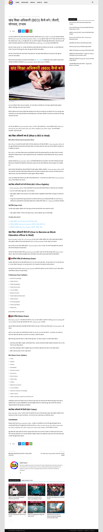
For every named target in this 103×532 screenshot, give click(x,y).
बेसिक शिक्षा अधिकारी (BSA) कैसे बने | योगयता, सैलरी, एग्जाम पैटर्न (20, 454)
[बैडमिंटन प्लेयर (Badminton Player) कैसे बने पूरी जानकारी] (36, 507)
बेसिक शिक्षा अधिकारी (38, 60)
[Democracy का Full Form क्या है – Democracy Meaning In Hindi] (36, 490)
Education (24, 2)
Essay (46, 2)
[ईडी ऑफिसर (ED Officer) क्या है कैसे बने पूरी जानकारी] (56, 490)
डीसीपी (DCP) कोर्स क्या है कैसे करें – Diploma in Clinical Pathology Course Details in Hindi (54, 516)
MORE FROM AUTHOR (27, 480)
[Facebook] (19, 31)
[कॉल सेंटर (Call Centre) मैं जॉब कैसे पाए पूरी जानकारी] (17, 507)
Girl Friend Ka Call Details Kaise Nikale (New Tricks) (80, 23)
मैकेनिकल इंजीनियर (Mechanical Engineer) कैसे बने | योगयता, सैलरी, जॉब (27, 224)
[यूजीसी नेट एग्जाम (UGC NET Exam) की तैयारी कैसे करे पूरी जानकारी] (17, 490)
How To (39, 2)
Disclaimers (80, 530)
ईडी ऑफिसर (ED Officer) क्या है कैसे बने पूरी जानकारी (80, 43)
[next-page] (12, 521)
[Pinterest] (27, 31)
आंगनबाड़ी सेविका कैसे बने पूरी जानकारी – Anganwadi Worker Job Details (80, 64)
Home (17, 2)
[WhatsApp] (30, 31)
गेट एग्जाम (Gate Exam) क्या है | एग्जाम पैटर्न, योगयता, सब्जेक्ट (53, 454)
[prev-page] (10, 521)
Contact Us (86, 530)
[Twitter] (23, 31)
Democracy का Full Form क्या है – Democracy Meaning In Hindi (80, 38)
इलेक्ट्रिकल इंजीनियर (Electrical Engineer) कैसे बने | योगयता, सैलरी (26, 227)
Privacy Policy (73, 530)
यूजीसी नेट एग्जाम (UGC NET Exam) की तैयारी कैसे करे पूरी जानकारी (81, 33)
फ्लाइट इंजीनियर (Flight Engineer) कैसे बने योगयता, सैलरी (23, 221)
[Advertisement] (51, 10)
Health (32, 2)
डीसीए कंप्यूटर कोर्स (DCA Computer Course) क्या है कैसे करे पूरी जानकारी (81, 59)
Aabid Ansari (23, 463)
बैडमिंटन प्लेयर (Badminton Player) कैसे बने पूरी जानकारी (81, 50)
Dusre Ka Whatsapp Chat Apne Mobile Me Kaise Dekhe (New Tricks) (81, 28)
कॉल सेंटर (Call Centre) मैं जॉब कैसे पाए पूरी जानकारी (80, 46)
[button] (92, 2)
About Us (92, 530)
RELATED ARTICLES (14, 480)
